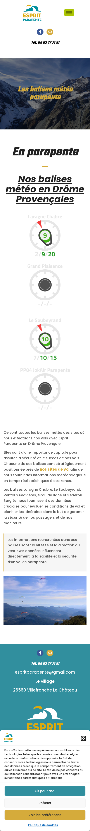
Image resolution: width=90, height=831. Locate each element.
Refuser (45, 803)
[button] (83, 738)
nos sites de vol (54, 469)
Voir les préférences (45, 815)
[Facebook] (40, 32)
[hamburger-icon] (69, 12)
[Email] (50, 32)
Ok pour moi (45, 791)
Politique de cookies (43, 825)
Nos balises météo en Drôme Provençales (45, 189)
